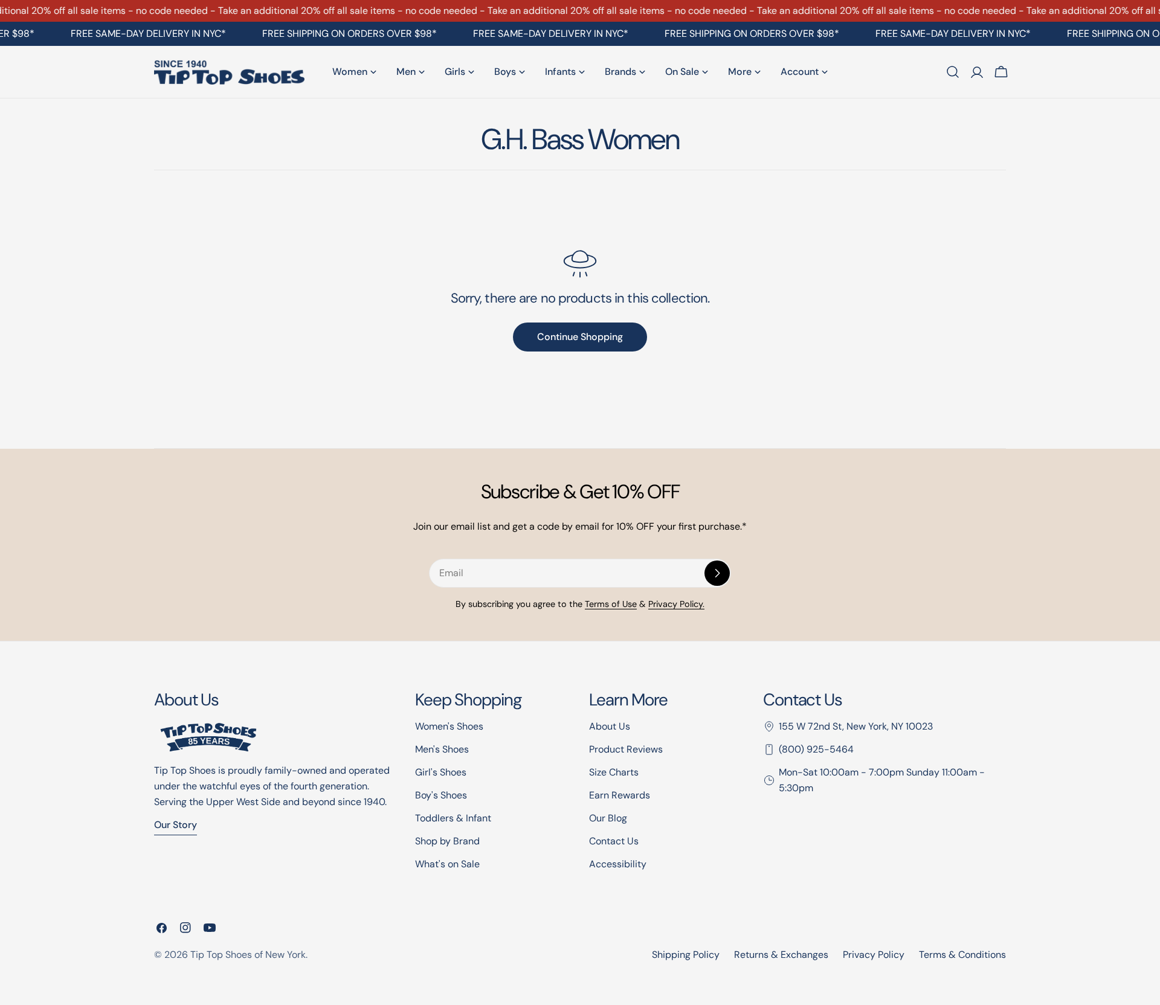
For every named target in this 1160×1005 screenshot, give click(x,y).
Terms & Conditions (962, 954)
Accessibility (617, 864)
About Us (609, 726)
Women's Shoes (449, 726)
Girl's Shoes (440, 772)
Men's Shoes (442, 749)
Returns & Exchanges (781, 954)
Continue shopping (580, 336)
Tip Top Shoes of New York (248, 954)
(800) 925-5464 (816, 749)
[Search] (953, 72)
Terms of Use (611, 604)
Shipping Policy (686, 954)
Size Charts (614, 772)
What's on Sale (447, 864)
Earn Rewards (619, 795)
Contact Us (614, 841)
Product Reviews (626, 749)
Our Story (175, 824)
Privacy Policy (873, 954)
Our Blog (608, 818)
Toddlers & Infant (453, 818)
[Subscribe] (717, 573)
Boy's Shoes (441, 795)
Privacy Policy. (676, 604)
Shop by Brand (447, 841)
